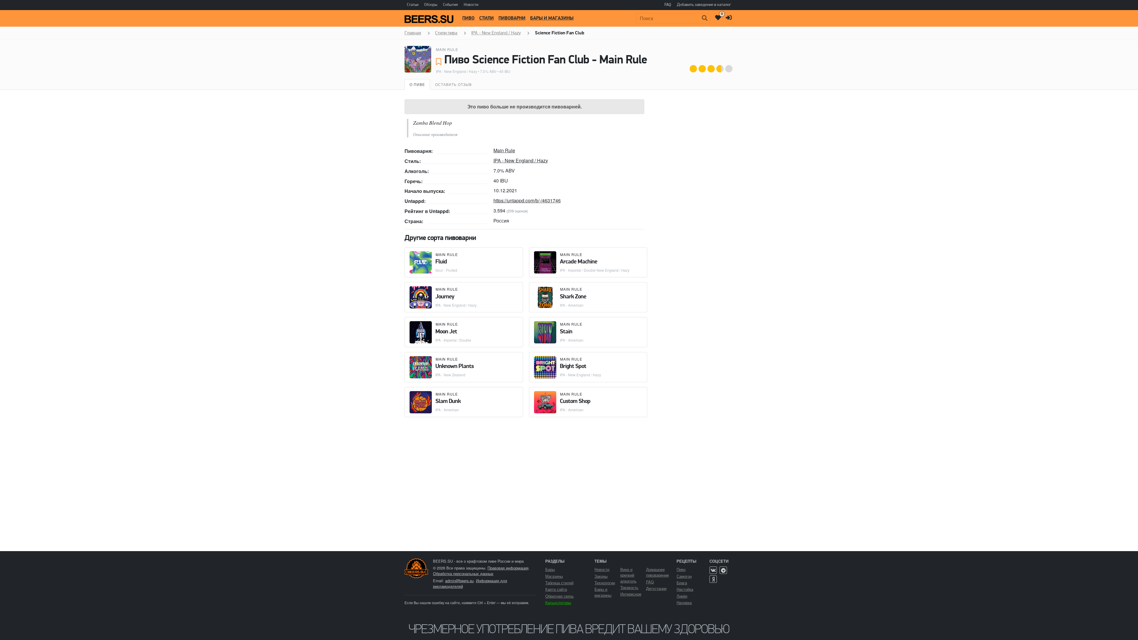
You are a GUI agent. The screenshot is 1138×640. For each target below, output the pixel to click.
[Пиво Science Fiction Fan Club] (418, 59)
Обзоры (430, 5)
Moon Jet (446, 332)
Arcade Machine (578, 262)
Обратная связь (559, 596)
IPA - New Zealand (450, 374)
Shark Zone (573, 297)
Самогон (684, 576)
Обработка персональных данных (463, 573)
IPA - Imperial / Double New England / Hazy (594, 270)
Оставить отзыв (453, 84)
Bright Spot (573, 366)
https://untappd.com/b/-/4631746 (527, 200)
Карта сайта (556, 589)
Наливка (684, 602)
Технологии (604, 582)
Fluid (441, 262)
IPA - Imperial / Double (453, 340)
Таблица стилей (559, 582)
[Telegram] (723, 570)
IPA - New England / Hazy (456, 71)
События (450, 5)
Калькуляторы (558, 602)
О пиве (417, 84)
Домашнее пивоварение (657, 572)
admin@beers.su (459, 580)
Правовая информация (508, 568)
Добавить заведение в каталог (704, 5)
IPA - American (572, 305)
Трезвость (629, 587)
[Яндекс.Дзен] (713, 579)
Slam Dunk (448, 401)
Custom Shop (575, 401)
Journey (444, 297)
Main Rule (447, 49)
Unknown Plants (454, 366)
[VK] (713, 570)
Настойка (685, 589)
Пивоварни (511, 18)
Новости (471, 5)
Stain (566, 332)
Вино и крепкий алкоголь (628, 575)
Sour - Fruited (446, 270)
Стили (486, 18)
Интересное (630, 594)
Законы (601, 576)
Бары (550, 569)
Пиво (468, 18)
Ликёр (682, 596)
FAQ (667, 5)
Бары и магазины (551, 18)
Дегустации (656, 588)
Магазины (554, 576)
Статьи (412, 5)
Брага (682, 582)
